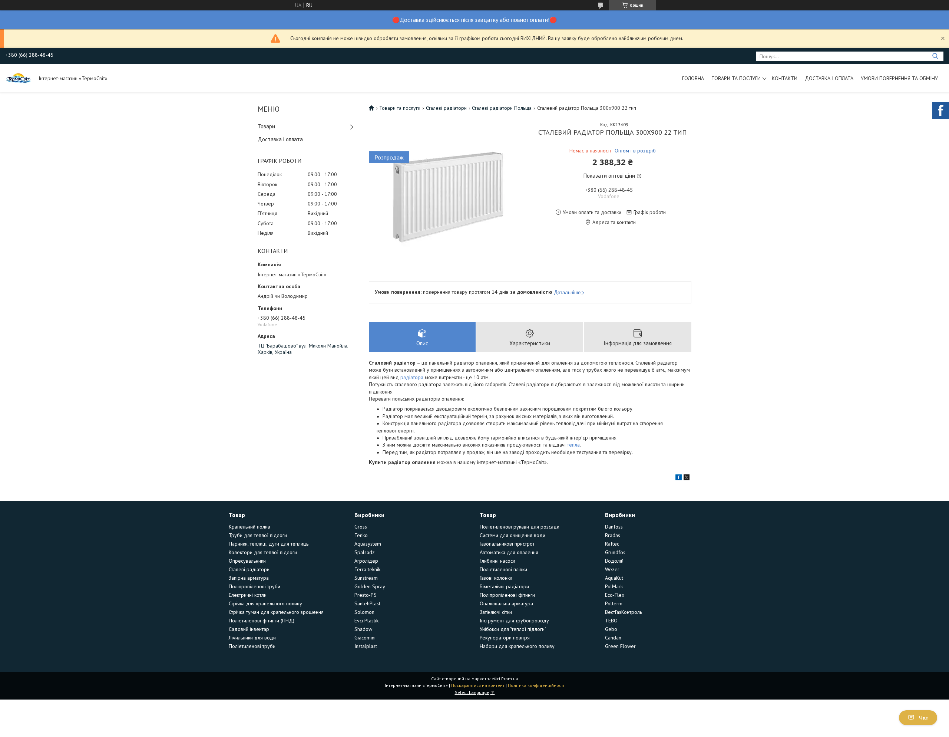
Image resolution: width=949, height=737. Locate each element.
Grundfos (615, 552)
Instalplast (365, 646)
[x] (687, 478)
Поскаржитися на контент (478, 685)
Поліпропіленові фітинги (507, 595)
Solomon (364, 612)
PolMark (614, 586)
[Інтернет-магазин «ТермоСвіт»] (19, 78)
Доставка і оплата (829, 78)
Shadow (363, 629)
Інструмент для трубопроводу (514, 620)
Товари (266, 126)
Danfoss (614, 526)
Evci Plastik (366, 620)
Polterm (613, 603)
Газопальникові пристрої (507, 543)
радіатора (411, 377)
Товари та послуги (736, 78)
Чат (923, 718)
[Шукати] (935, 56)
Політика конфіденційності (536, 685)
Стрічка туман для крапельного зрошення (276, 612)
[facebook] (678, 478)
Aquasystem (367, 543)
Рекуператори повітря (505, 637)
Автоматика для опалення (509, 552)
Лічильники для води (252, 637)
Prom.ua (509, 678)
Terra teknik (367, 569)
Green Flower (620, 646)
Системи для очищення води (512, 535)
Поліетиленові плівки (503, 569)
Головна (693, 78)
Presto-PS (365, 595)
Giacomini (365, 637)
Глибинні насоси (497, 560)
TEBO (611, 620)
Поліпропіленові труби (254, 586)
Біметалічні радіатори (504, 586)
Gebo (611, 629)
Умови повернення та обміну (899, 78)
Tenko (361, 535)
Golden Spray (369, 586)
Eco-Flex (614, 595)
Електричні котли (248, 595)
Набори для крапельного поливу (517, 646)
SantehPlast (367, 603)
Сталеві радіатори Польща (502, 108)
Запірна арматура (249, 578)
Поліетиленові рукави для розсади (519, 526)
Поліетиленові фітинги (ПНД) (261, 620)
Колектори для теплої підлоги (263, 552)
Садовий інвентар (249, 629)
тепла (573, 444)
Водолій (614, 560)
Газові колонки (496, 578)
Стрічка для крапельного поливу (265, 603)
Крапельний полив (249, 526)
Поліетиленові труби (252, 646)
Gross (360, 526)
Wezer (612, 569)
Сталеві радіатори (446, 108)
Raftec (612, 543)
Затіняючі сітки (496, 612)
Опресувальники (247, 560)
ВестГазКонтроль (623, 612)
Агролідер (366, 560)
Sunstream (366, 578)
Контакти (784, 78)
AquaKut (614, 578)
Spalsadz (364, 552)
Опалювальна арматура (506, 603)
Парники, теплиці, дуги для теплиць (268, 543)
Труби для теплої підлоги (258, 535)
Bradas (612, 535)
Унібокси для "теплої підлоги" (513, 629)
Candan (613, 637)
